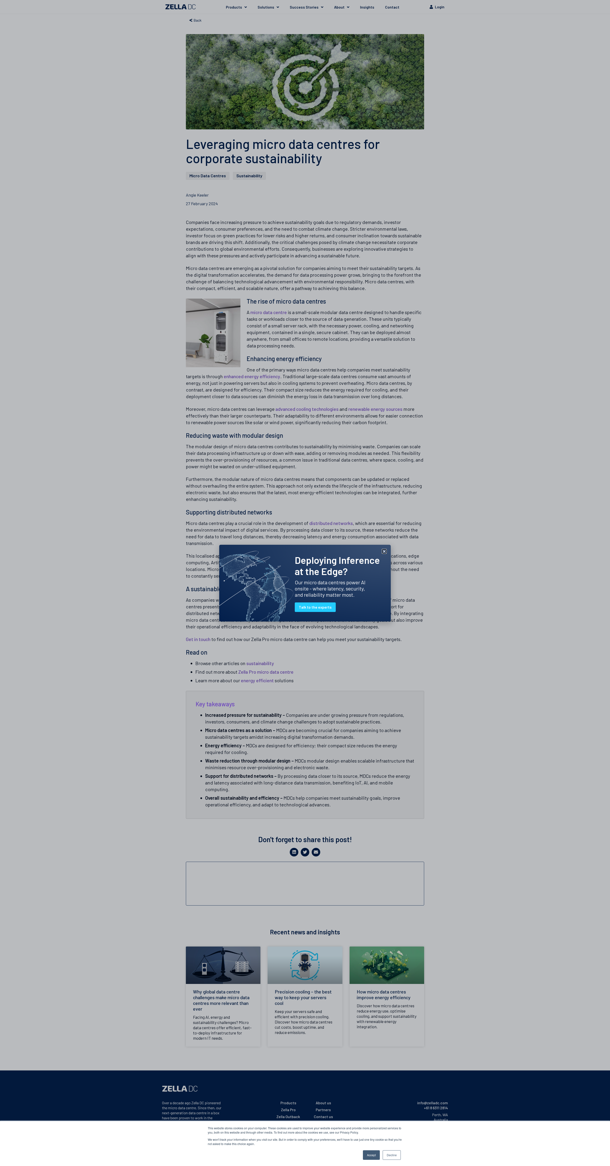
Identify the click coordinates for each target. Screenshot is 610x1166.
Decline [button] (392, 1155)
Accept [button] (371, 1155)
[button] (384, 551)
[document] (305, 583)
